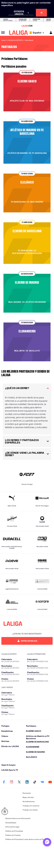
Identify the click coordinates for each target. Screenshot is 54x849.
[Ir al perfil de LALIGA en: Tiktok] (34, 782)
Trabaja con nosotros (31, 806)
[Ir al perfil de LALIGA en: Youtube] (50, 782)
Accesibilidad (10, 823)
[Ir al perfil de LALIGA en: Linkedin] (27, 782)
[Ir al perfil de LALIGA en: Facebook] (3, 782)
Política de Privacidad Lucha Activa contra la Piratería (27, 839)
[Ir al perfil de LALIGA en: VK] (42, 782)
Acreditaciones (29, 801)
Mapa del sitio (28, 797)
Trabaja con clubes (30, 810)
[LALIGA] (18, 32)
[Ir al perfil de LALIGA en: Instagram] (11, 782)
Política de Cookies (13, 835)
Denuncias (27, 793)
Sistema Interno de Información (17, 818)
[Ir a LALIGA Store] (27, 26)
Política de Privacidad (14, 831)
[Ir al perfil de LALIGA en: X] (19, 782)
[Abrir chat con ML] (47, 842)
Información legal (12, 827)
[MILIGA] (50, 32)
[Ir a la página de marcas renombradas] (11, 811)
